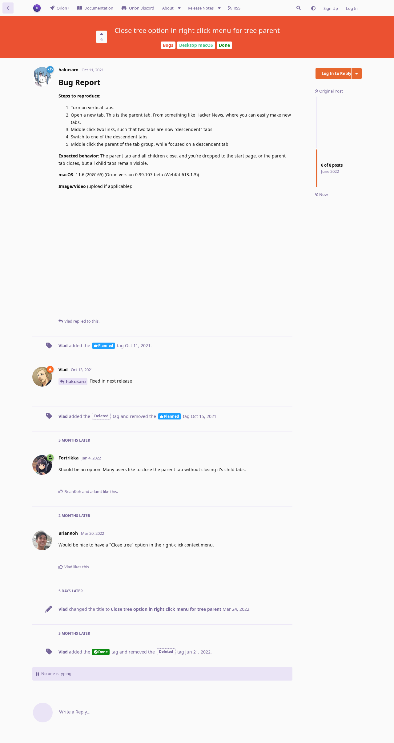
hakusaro (76, 381)
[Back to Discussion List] (8, 8)
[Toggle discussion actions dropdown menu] (357, 73)
